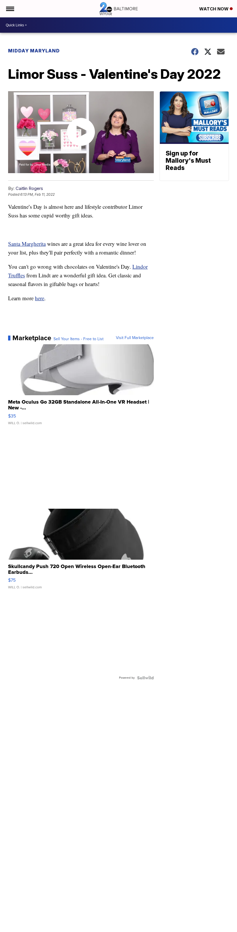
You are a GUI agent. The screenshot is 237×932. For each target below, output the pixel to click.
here (39, 298)
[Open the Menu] (9, 8)
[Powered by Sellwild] (145, 678)
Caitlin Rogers (29, 188)
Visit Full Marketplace (135, 338)
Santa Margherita (27, 243)
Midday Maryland (34, 51)
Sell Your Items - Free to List (78, 339)
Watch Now (214, 9)
